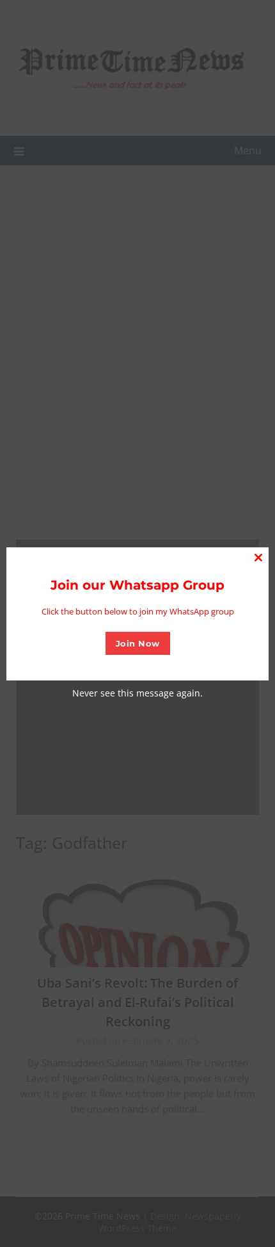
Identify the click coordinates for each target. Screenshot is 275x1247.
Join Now (138, 643)
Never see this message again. (137, 693)
